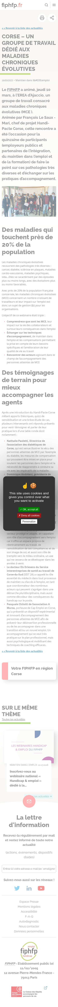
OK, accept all (30, 509)
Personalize (29, 521)
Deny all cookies (30, 515)
